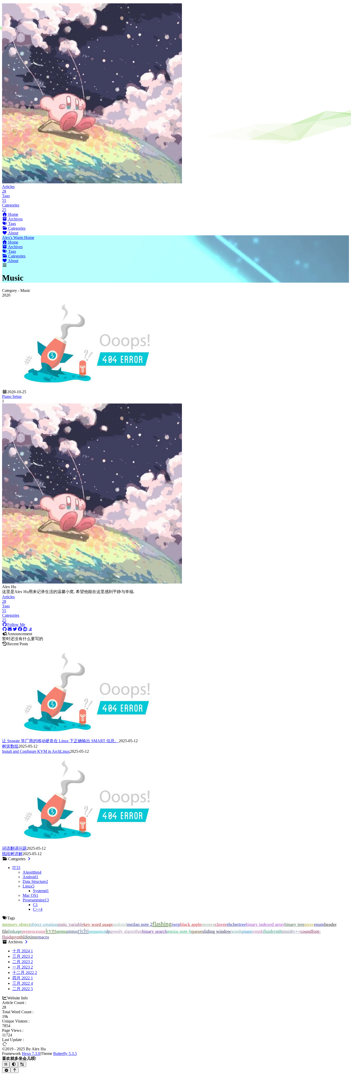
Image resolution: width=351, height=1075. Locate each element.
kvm (50, 930)
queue (196, 931)
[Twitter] (14, 629)
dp (108, 931)
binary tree (294, 924)
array (309, 924)
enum (319, 924)
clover (221, 924)
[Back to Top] (15, 1070)
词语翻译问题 (14, 848)
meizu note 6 (179, 931)
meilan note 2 (139, 924)
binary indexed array (265, 924)
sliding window (216, 931)
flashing (162, 923)
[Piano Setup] (87, 387)
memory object (16, 924)
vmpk (258, 931)
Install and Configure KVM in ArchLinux (36, 751)
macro (43, 936)
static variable (71, 924)
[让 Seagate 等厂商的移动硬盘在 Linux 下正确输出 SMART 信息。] (87, 736)
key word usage (98, 924)
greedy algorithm (126, 931)
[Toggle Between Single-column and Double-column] (22, 1064)
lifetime (30, 936)
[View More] (29, 859)
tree (242, 924)
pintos (72, 931)
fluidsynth (272, 931)
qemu (61, 931)
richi (83, 930)
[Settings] (6, 1070)
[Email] (9, 629)
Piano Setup (12, 396)
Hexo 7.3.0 (31, 1053)
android (120, 924)
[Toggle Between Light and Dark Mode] (14, 1064)
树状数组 (10, 746)
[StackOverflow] (30, 629)
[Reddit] (25, 629)
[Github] (4, 629)
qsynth (17, 936)
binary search (154, 931)
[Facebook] (20, 629)
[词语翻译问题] (87, 843)
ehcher (233, 924)
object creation (44, 924)
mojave (208, 924)
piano (247, 931)
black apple (190, 924)
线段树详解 (12, 854)
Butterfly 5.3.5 (65, 1053)
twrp (176, 924)
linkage (15, 931)
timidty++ (291, 931)
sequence (97, 931)
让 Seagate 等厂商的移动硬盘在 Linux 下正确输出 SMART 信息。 (60, 741)
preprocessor (33, 931)
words (236, 931)
